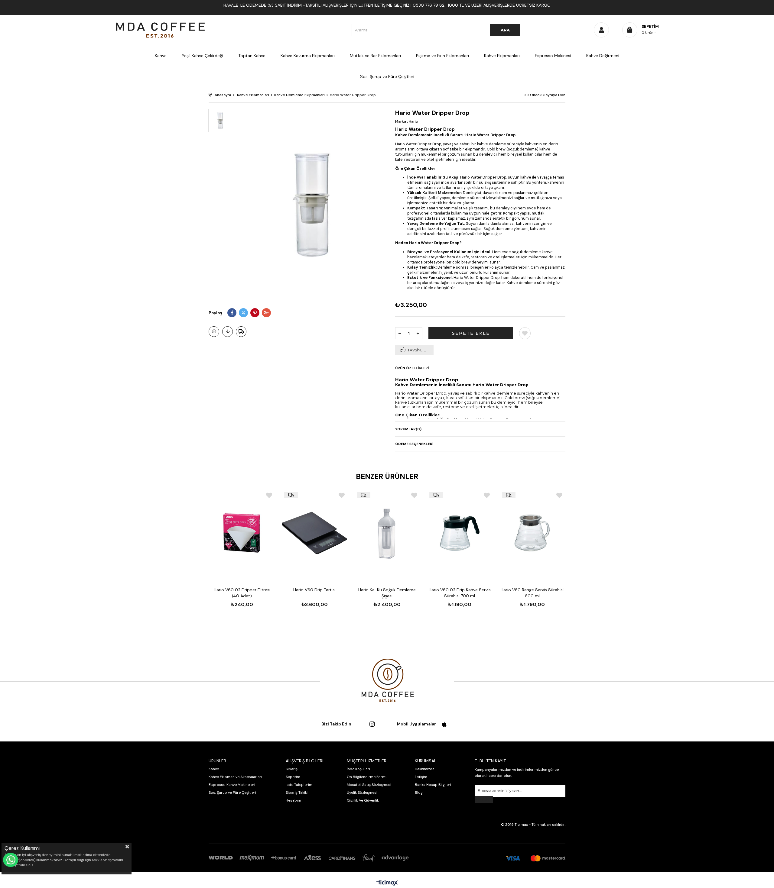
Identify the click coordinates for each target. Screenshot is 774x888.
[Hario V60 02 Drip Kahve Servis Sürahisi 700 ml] (459, 532)
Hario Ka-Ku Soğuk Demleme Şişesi (387, 593)
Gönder (483, 799)
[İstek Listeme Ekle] (214, 331)
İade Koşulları (358, 769)
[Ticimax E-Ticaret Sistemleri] (387, 883)
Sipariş (292, 769)
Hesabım (293, 800)
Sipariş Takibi (297, 792)
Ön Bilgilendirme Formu (367, 776)
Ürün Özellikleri (412, 368)
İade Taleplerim (299, 784)
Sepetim (293, 776)
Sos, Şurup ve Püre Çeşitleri (387, 76)
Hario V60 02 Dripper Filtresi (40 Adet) (242, 593)
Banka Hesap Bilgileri (433, 784)
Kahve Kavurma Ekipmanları (308, 55)
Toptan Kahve (251, 55)
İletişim (421, 776)
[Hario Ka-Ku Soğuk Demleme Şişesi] (387, 532)
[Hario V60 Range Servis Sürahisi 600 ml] (532, 532)
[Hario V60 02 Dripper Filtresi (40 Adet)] (242, 532)
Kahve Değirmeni (602, 55)
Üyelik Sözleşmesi (362, 792)
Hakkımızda (424, 769)
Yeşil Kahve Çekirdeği (202, 55)
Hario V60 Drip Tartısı (314, 590)
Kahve (161, 55)
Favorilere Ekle (269, 495)
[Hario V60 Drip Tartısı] (314, 532)
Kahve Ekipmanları (502, 55)
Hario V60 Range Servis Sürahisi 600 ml (532, 593)
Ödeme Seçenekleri (414, 443)
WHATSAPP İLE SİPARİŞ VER (10, 860)
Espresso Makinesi (553, 55)
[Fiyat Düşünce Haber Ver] (227, 331)
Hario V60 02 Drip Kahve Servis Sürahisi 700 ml (460, 593)
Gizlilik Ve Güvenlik (363, 800)
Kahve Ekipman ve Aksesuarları (235, 776)
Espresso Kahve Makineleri (232, 784)
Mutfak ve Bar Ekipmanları (375, 55)
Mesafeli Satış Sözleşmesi (369, 784)
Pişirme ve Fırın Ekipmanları (442, 55)
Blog (419, 792)
